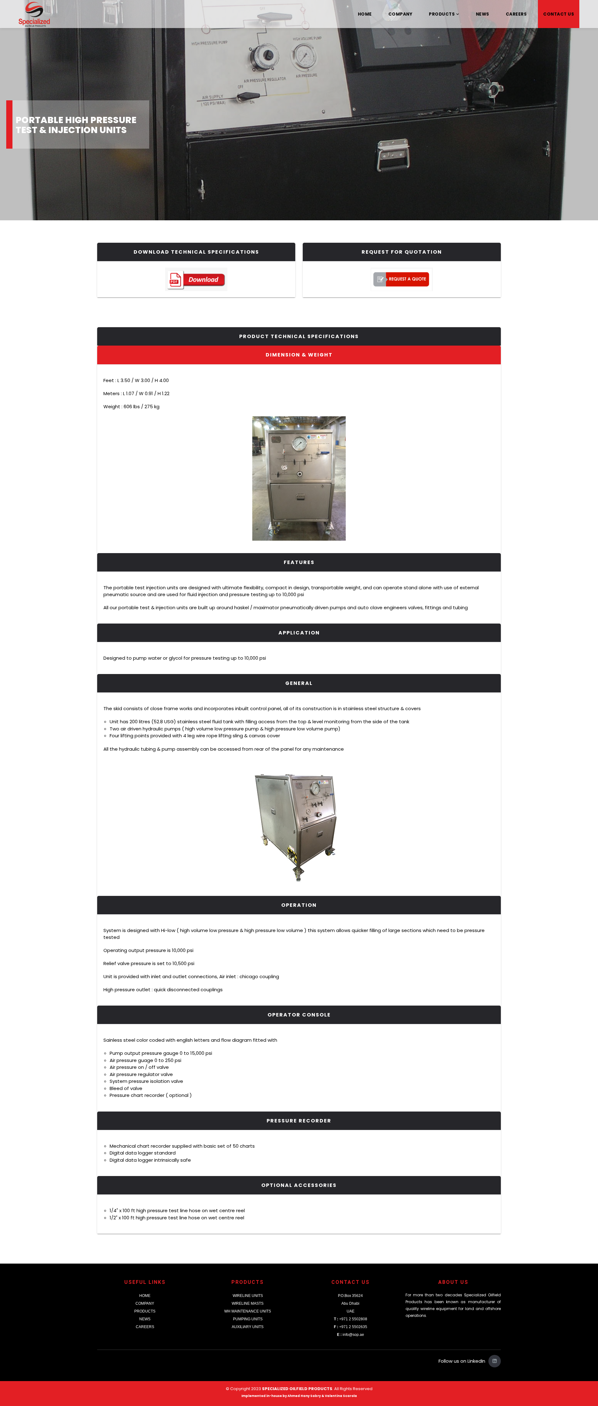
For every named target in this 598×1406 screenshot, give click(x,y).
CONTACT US (558, 14)
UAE (350, 1311)
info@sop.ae (350, 1334)
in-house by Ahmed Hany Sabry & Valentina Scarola (311, 1396)
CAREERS (145, 1327)
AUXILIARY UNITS (247, 1327)
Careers (516, 14)
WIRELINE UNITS (248, 1296)
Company (400, 14)
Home (365, 14)
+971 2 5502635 (350, 1327)
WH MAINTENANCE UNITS (247, 1311)
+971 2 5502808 (350, 1319)
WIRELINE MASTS (247, 1303)
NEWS (144, 1319)
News (482, 14)
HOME (144, 1296)
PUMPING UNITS (248, 1319)
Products (442, 14)
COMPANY (144, 1303)
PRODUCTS (144, 1311)
